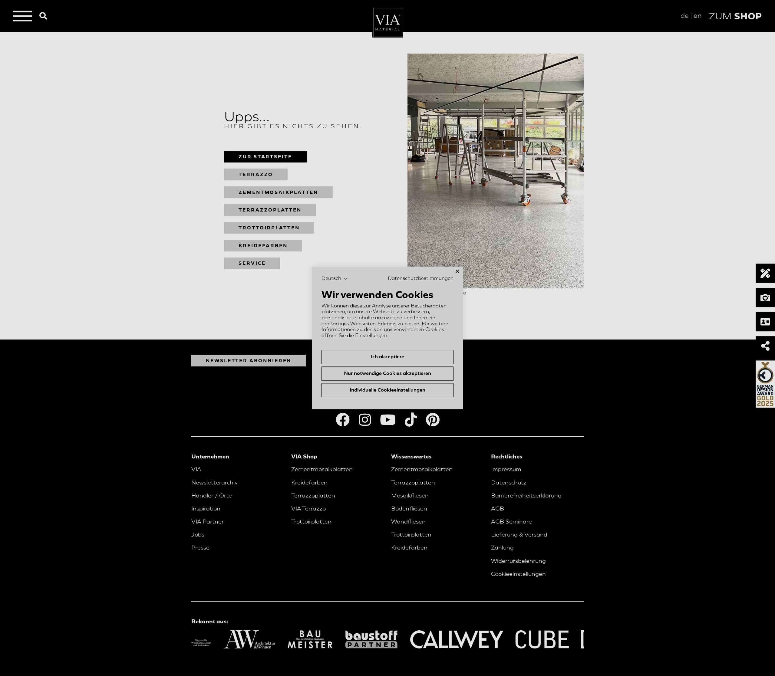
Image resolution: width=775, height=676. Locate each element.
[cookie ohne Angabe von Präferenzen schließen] (457, 271)
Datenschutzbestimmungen (420, 278)
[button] (335, 278)
